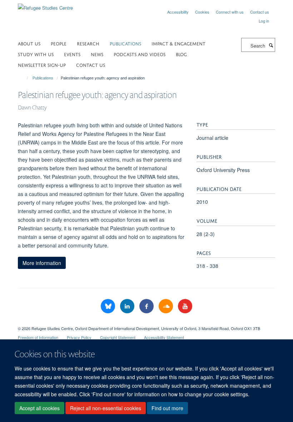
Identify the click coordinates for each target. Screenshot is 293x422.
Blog (181, 53)
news (97, 53)
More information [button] (42, 262)
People (58, 43)
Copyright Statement (117, 337)
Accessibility (178, 12)
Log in (264, 21)
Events (72, 53)
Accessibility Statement (164, 337)
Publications (125, 43)
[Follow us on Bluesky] (108, 306)
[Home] (24, 78)
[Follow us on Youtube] (185, 306)
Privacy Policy (79, 337)
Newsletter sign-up (42, 64)
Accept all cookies (39, 408)
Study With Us (36, 53)
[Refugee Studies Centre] (45, 5)
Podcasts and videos (139, 53)
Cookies (202, 12)
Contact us (259, 12)
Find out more (167, 408)
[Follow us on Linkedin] (128, 306)
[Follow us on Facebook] (147, 306)
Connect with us (230, 12)
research (88, 43)
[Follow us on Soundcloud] (166, 306)
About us (29, 43)
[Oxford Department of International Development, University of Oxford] (146, 322)
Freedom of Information (38, 337)
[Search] (271, 45)
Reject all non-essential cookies (105, 408)
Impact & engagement (178, 43)
